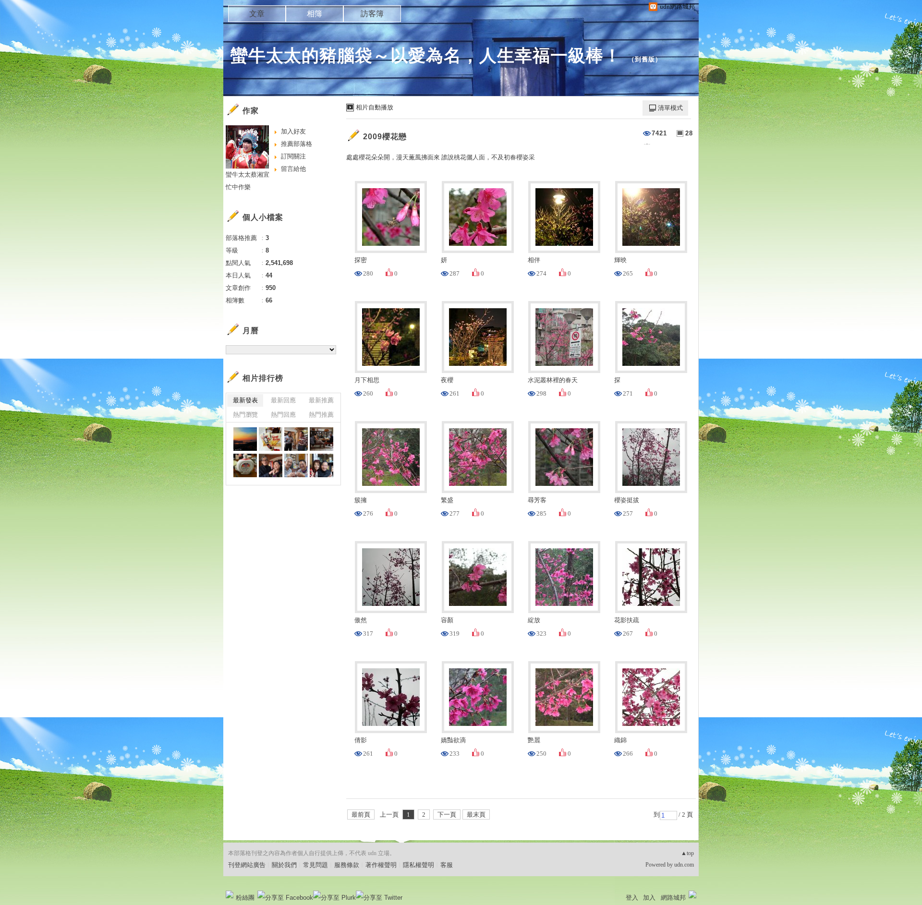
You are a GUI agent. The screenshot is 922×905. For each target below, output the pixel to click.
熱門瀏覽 (245, 414)
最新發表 (245, 400)
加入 (649, 897)
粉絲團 (245, 897)
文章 (257, 14)
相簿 (314, 14)
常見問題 (315, 865)
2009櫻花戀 (385, 137)
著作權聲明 (381, 865)
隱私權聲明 (418, 865)
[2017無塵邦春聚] (296, 439)
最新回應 (283, 400)
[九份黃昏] (245, 439)
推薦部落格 (296, 143)
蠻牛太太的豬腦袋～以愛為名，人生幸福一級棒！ (425, 55)
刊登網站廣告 (247, 865)
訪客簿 (372, 14)
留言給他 (293, 168)
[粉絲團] (229, 894)
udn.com (684, 864)
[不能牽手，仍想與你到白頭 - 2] (270, 439)
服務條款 (346, 865)
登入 (632, 897)
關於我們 (284, 865)
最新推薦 (321, 400)
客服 (446, 865)
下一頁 (446, 814)
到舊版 (645, 59)
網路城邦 (673, 897)
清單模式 (670, 107)
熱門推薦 (321, 414)
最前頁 (361, 814)
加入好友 (293, 131)
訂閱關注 (293, 156)
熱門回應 (283, 414)
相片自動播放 (374, 107)
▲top (687, 853)
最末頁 (476, 814)
